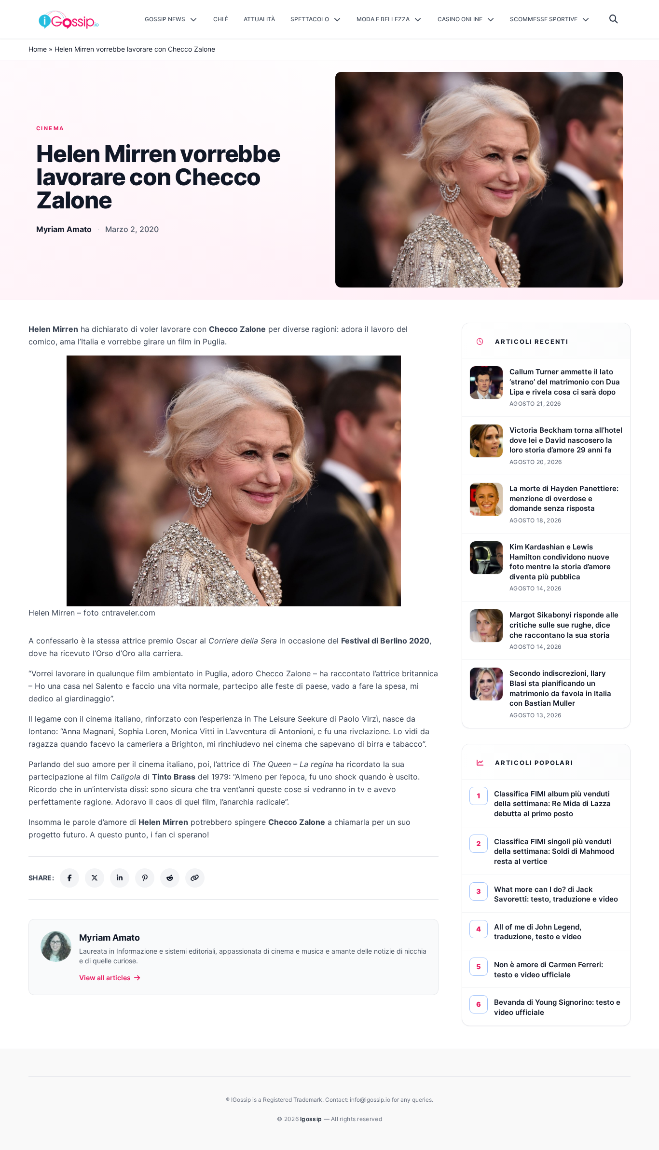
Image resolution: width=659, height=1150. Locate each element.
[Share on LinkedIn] (119, 878)
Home (37, 49)
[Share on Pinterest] (144, 878)
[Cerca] (613, 19)
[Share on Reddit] (169, 878)
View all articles (105, 977)
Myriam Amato (64, 229)
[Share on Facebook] (69, 878)
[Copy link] (195, 878)
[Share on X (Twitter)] (94, 878)
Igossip (311, 1119)
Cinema (50, 128)
